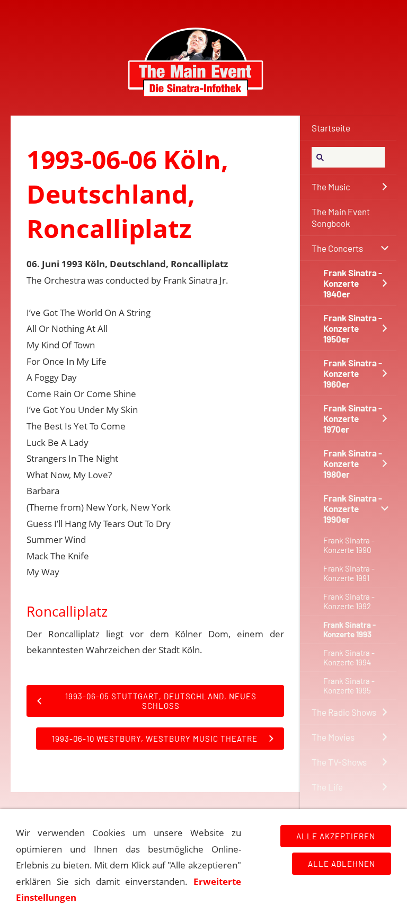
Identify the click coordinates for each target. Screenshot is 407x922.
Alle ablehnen (341, 863)
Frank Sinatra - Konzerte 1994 (349, 657)
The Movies (333, 737)
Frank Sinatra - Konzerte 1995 (349, 685)
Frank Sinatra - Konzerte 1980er (352, 463)
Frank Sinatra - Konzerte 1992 (349, 601)
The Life (327, 786)
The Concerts (337, 248)
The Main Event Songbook (341, 217)
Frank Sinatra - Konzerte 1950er (352, 328)
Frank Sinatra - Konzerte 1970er (352, 418)
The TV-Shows (339, 762)
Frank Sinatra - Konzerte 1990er (352, 508)
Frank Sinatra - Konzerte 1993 (349, 629)
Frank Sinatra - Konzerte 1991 (349, 573)
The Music (331, 186)
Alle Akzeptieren (335, 836)
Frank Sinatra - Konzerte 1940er (352, 283)
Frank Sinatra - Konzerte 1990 (349, 545)
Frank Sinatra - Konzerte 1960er (352, 373)
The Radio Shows (344, 712)
